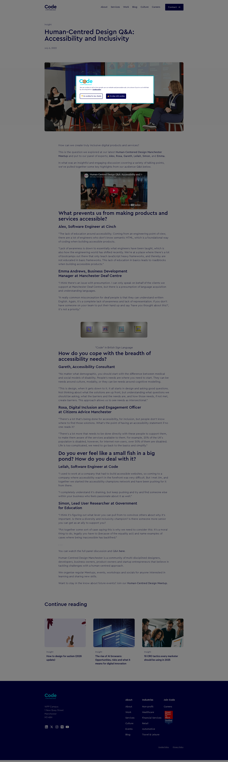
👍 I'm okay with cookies (116, 96)
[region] (114, 89)
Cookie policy (97, 89)
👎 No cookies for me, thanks (91, 96)
